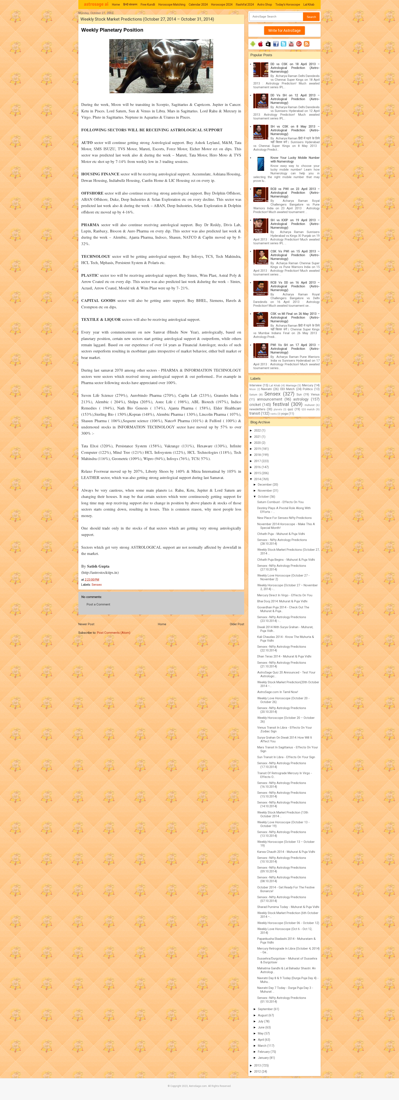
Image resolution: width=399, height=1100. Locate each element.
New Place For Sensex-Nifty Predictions (284, 518)
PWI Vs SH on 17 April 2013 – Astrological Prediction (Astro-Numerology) (295, 348)
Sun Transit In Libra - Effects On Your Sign (286, 757)
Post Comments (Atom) (113, 633)
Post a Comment (98, 604)
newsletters (257, 409)
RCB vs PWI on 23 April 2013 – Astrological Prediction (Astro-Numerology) (295, 192)
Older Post (237, 624)
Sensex (97, 585)
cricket (255, 404)
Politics (308, 389)
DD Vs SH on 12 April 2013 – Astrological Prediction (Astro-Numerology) (295, 99)
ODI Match (287, 389)
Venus (315, 394)
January (264, 1058)
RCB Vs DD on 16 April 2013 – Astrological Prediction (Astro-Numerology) (295, 286)
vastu (273, 413)
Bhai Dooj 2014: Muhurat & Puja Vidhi (282, 601)
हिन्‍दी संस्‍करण (130, 4)
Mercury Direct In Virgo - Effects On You (284, 595)
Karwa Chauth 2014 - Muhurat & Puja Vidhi (286, 852)
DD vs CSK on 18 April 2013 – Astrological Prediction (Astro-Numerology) (295, 67)
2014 (258, 479)
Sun (299, 394)
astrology (301, 399)
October (264, 497)
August (263, 1015)
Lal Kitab (308, 4)
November (265, 490)
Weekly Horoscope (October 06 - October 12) (288, 923)
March (262, 1046)
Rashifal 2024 (245, 4)
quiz (290, 409)
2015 (258, 473)
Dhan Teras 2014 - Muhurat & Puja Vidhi (284, 656)
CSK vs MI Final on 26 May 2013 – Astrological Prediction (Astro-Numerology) (295, 317)
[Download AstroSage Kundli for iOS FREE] (260, 46)
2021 (258, 437)
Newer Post (86, 624)
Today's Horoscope (287, 4)
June (261, 1027)
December (265, 484)
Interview (255, 385)
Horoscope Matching (171, 4)
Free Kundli (148, 4)
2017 (258, 461)
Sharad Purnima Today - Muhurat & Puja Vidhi (288, 907)
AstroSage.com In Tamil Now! (277, 692)
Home (116, 4)
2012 (258, 1071)
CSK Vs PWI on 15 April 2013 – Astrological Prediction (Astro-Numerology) (295, 255)
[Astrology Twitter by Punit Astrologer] (283, 46)
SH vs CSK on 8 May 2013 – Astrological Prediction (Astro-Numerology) (295, 130)
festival (281, 404)
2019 (258, 449)
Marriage (291, 385)
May (261, 1033)
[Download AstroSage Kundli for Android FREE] (252, 46)
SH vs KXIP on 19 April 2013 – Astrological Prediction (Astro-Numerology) (295, 223)
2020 (258, 443)
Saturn (253, 394)
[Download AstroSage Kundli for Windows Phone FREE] (268, 46)
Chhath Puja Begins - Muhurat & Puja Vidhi (286, 560)
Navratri (266, 389)
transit (254, 413)
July (261, 1021)
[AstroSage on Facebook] (275, 46)
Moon (252, 389)
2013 (258, 1065)
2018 (258, 455)
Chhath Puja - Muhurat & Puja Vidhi (281, 534)
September (266, 1009)
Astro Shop (264, 4)
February (264, 1052)
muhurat (310, 405)
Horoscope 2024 (222, 4)
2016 (258, 467)
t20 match (308, 409)
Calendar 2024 (198, 4)
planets (278, 409)
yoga (284, 413)
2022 (258, 430)
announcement (269, 399)
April (261, 1040)
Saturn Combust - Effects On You (280, 502)
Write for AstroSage (284, 30)
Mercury (307, 385)
